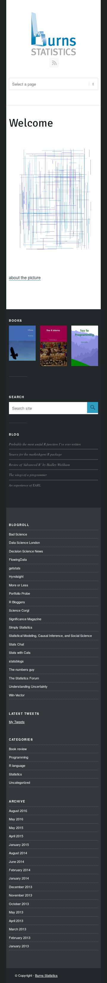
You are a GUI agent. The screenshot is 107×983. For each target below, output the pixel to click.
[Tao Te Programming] (84, 347)
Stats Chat (16, 644)
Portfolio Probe (19, 593)
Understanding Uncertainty (28, 686)
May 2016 (16, 818)
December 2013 (20, 886)
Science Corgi (19, 610)
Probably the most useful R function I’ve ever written (45, 444)
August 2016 (18, 810)
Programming (18, 757)
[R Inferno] (53, 347)
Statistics (15, 774)
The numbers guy (21, 669)
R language (17, 765)
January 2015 (19, 844)
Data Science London (24, 542)
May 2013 (16, 912)
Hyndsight (16, 576)
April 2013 (16, 920)
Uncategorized (19, 782)
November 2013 (20, 895)
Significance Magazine (25, 618)
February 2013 (19, 937)
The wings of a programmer (28, 474)
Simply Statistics (20, 627)
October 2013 (19, 903)
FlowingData (18, 559)
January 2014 (19, 878)
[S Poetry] (22, 344)
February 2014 (19, 869)
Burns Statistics (46, 975)
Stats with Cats (20, 652)
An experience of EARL (25, 485)
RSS (54, 62)
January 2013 (19, 945)
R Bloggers (17, 601)
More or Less (18, 584)
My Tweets (17, 721)
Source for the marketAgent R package (35, 454)
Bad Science (18, 534)
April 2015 (16, 835)
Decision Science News (26, 551)
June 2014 (16, 861)
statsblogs (16, 661)
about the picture (25, 277)
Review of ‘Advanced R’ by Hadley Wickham (39, 464)
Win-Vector (17, 695)
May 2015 (16, 827)
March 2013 (17, 929)
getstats (15, 568)
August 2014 (18, 852)
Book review (18, 748)
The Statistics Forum (24, 678)
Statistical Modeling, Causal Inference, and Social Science (50, 635)
